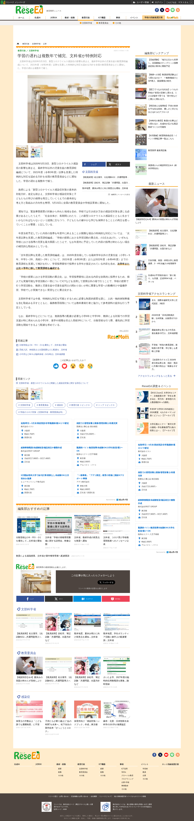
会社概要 (94, 796)
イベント (134, 17)
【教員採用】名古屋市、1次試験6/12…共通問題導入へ (106, 177)
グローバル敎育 (127, 775)
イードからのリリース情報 (136, 796)
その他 (118, 23)
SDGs (123, 772)
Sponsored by (110, 499)
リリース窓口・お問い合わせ (58, 796)
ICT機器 (102, 17)
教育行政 (86, 17)
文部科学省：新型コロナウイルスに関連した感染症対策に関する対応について (53, 383)
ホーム (21, 17)
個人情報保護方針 (120, 796)
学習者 (145, 769)
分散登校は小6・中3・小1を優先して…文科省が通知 (42, 345)
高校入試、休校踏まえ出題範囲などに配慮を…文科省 (43, 349)
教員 (144, 772)
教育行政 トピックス (80, 405)
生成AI (37, 17)
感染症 (60, 405)
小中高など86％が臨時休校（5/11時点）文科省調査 (42, 354)
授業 (59, 769)
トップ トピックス (106, 405)
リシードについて (105, 796)
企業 (144, 775)
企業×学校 (125, 782)
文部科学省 (87, 23)
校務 (59, 772)
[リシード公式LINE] (172, 754)
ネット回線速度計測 (170, 764)
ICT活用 (124, 769)
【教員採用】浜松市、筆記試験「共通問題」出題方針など (108, 183)
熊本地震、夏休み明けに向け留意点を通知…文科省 (105, 188)
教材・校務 (70, 17)
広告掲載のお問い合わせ (79, 796)
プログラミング (127, 779)
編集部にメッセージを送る (120, 194)
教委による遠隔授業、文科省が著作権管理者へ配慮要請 (50, 556)
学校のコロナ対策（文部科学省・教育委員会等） (42, 412)
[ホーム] (18, 44)
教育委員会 (104, 23)
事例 (118, 17)
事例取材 (124, 786)
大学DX (53, 17)
